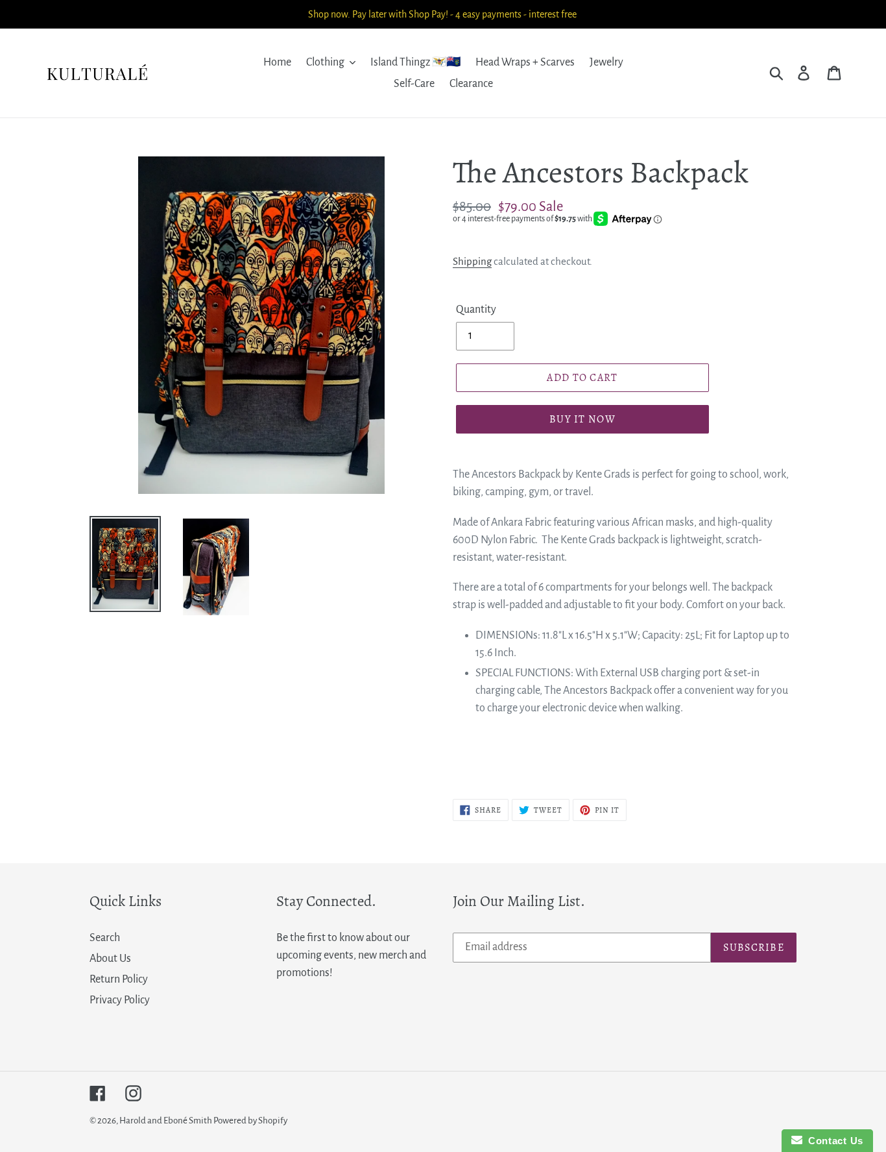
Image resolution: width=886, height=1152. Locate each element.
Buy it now (582, 419)
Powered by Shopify (250, 1120)
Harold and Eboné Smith (166, 1120)
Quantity (476, 309)
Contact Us (832, 1140)
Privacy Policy (120, 1000)
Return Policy (119, 979)
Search (105, 938)
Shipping (472, 261)
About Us (110, 958)
